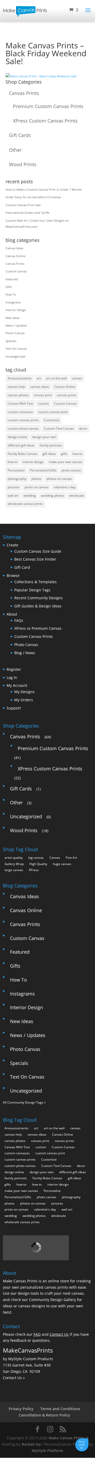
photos (36, 478)
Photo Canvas (15, 333)
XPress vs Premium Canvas (37, 628)
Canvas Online (15, 256)
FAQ (37, 1334)
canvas (77, 378)
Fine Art (71, 857)
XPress (34, 870)
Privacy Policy (21, 1408)
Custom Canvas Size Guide (37, 551)
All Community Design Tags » (24, 1102)
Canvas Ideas (14, 248)
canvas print (43, 395)
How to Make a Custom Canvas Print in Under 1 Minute (44, 189)
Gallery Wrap (14, 864)
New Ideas (13, 318)
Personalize (16, 470)
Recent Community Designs (38, 598)
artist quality (13, 857)
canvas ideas (39, 386)
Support (14, 708)
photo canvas (71, 470)
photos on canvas (59, 478)
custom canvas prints (23, 420)
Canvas (54, 857)
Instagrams (13, 302)
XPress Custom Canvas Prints (45, 121)
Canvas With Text (20, 403)
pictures (14, 487)
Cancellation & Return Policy (44, 1415)
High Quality (38, 864)
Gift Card (22, 567)
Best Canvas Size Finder (35, 559)
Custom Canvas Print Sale (23, 205)
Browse (13, 575)
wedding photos (52, 495)
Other (15, 150)
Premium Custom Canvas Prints (48, 106)
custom (43, 403)
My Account (17, 685)
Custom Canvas (16, 271)
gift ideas (49, 453)
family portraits (51, 445)
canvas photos (18, 395)
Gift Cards (20, 135)
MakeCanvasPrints (28, 1350)
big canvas (36, 857)
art (39, 378)
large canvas (13, 870)
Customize (51, 420)
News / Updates (16, 325)
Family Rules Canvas (22, 453)
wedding (29, 495)
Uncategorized (15, 356)
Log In (12, 677)
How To (11, 294)
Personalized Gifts (43, 470)
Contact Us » (14, 1377)
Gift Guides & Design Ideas (37, 606)
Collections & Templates (35, 582)
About (12, 614)
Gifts (9, 287)
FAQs (18, 620)
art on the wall (56, 378)
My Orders (23, 700)
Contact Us (59, 1334)
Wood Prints (22, 164)
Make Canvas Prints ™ (68, 1437)
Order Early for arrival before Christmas (33, 197)
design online (17, 437)
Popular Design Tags (32, 590)
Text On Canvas (16, 348)
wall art (13, 495)
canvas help (16, 386)
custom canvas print (53, 412)
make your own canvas (65, 462)
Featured (12, 279)
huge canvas (62, 864)
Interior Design (16, 310)
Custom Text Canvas (59, 428)
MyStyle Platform (47, 1450)
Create (12, 545)
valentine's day (64, 487)
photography (17, 478)
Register (14, 669)
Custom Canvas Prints (33, 636)
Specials (11, 341)
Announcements (20, 378)
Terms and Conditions (60, 1408)
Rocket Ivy (31, 1444)
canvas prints (66, 395)
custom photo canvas (23, 428)
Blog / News (24, 653)
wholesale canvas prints (25, 503)
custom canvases (20, 412)
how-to (77, 453)
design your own (44, 437)
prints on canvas (37, 487)
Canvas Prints (24, 93)
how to (12, 462)
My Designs (24, 692)
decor (83, 428)
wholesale (76, 495)
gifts (64, 453)
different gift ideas (21, 445)
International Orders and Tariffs (27, 213)
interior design (33, 462)
